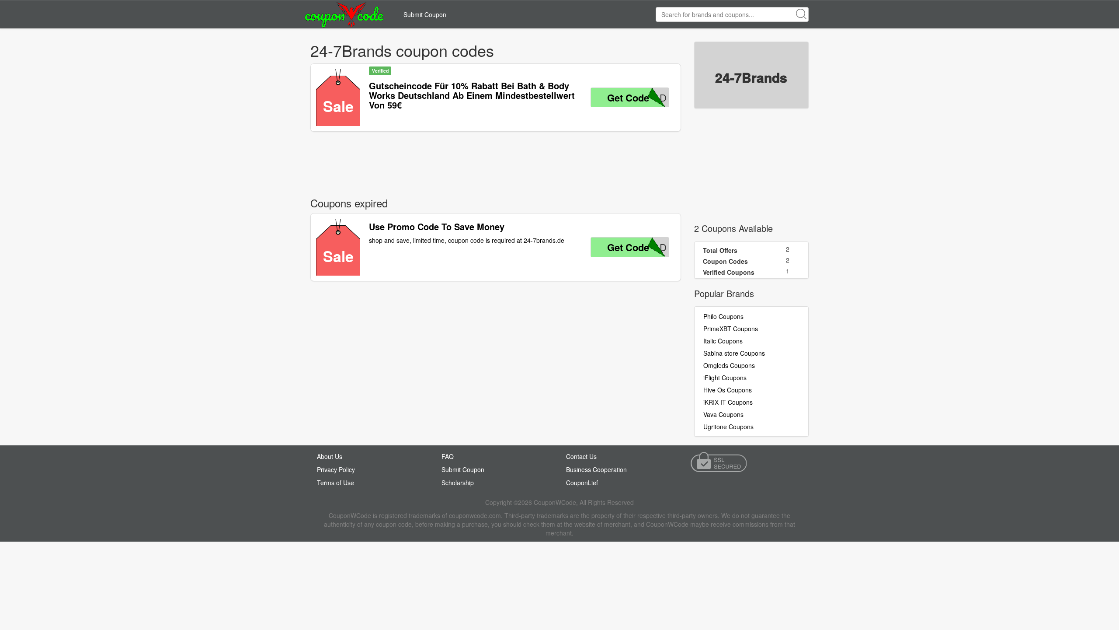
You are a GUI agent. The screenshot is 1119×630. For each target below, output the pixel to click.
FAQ (447, 456)
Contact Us (581, 456)
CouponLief (582, 482)
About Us (329, 456)
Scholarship (457, 482)
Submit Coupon (424, 14)
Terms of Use (335, 482)
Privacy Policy (336, 469)
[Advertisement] (495, 162)
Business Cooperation (596, 469)
